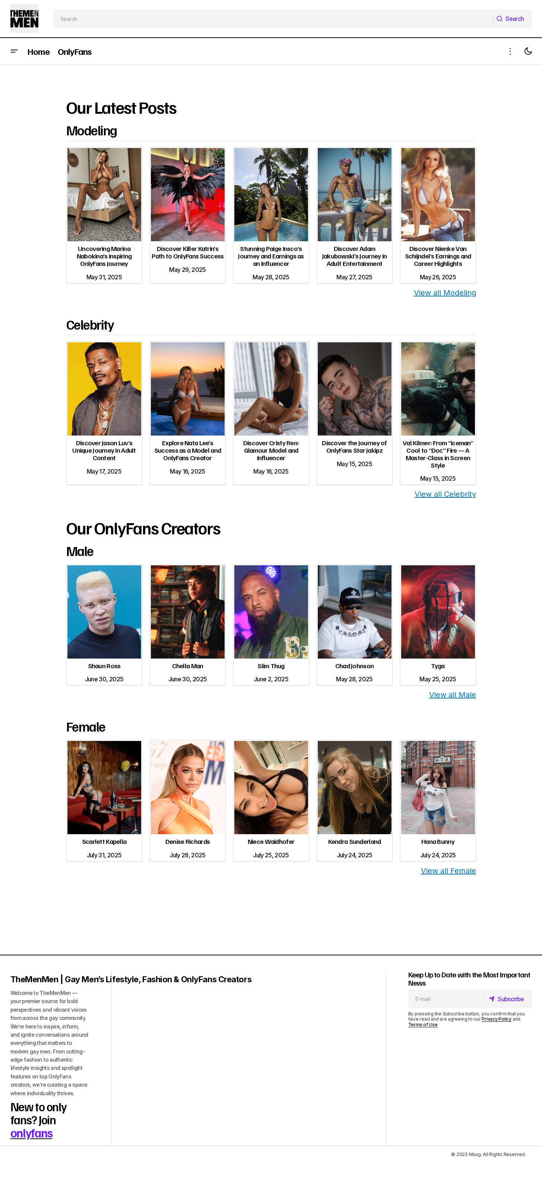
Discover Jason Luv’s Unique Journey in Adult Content (104, 450)
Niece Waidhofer (271, 841)
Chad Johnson (354, 666)
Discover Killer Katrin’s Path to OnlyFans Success (188, 252)
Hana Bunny (437, 841)
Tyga (437, 666)
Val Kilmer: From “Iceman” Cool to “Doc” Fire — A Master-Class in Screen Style (438, 454)
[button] (14, 51)
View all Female (448, 870)
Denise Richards (187, 841)
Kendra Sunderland (354, 841)
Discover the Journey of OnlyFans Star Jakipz (354, 446)
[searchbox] (273, 19)
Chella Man (187, 666)
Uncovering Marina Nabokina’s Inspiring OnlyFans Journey (104, 255)
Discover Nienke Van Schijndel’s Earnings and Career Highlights (438, 255)
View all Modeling (445, 292)
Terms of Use (423, 1024)
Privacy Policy (496, 1019)
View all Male (452, 694)
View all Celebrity (445, 494)
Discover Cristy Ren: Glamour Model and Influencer (271, 450)
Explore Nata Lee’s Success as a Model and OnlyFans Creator (187, 450)
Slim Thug (271, 666)
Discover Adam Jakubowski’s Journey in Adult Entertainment (354, 255)
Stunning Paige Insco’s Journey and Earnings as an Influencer (271, 255)
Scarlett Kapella (104, 841)
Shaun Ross (104, 666)
